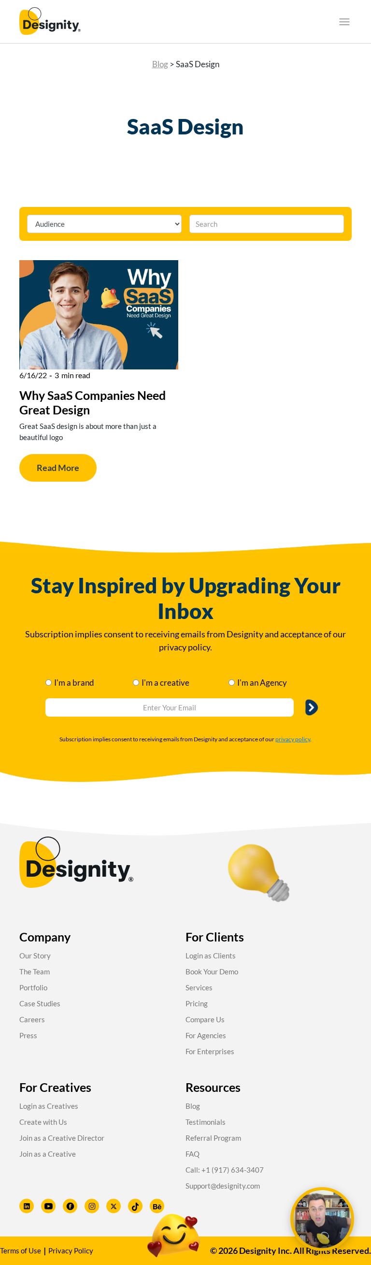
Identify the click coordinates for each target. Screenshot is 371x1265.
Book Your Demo (212, 971)
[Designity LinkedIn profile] (26, 1206)
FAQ (193, 1153)
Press (28, 1035)
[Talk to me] (322, 1219)
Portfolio (33, 987)
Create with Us (43, 1122)
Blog (160, 64)
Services (199, 987)
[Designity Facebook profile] (70, 1206)
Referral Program (213, 1137)
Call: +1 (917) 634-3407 (225, 1169)
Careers (32, 1019)
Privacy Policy (70, 1250)
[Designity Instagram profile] (92, 1206)
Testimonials (206, 1122)
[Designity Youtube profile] (48, 1206)
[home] (50, 21)
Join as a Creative (47, 1153)
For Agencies (206, 1035)
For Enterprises (210, 1051)
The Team (34, 971)
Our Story (35, 955)
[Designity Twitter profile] (113, 1206)
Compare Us (205, 1019)
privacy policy (292, 739)
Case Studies (39, 1003)
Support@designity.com (223, 1185)
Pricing (197, 1003)
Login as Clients (211, 955)
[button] (344, 22)
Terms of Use (20, 1250)
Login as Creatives (48, 1106)
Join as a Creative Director (61, 1137)
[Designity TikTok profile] (135, 1206)
